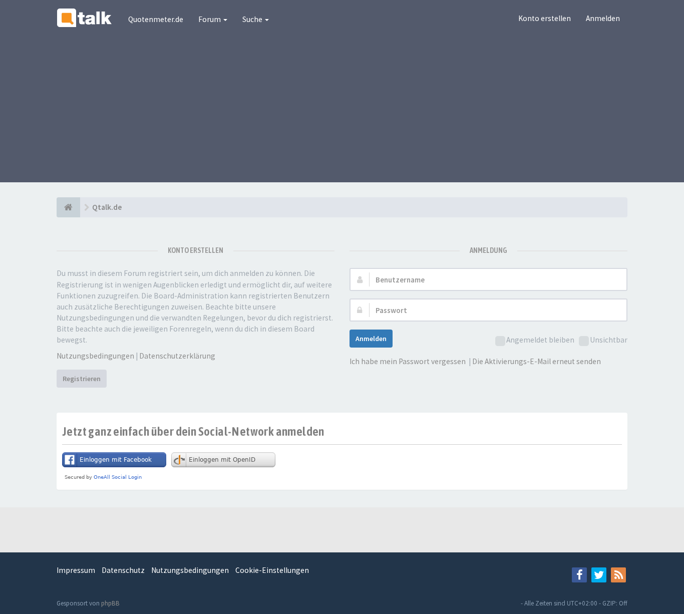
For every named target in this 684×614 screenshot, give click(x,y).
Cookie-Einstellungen (272, 570)
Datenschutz (123, 570)
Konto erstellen (544, 18)
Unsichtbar (608, 340)
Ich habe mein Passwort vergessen (408, 361)
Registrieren (82, 378)
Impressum (76, 570)
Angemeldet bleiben (540, 340)
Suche (253, 19)
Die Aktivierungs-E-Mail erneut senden (536, 361)
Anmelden (603, 18)
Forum (210, 19)
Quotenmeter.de (155, 19)
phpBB (110, 603)
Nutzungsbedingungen (95, 356)
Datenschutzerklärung (177, 356)
